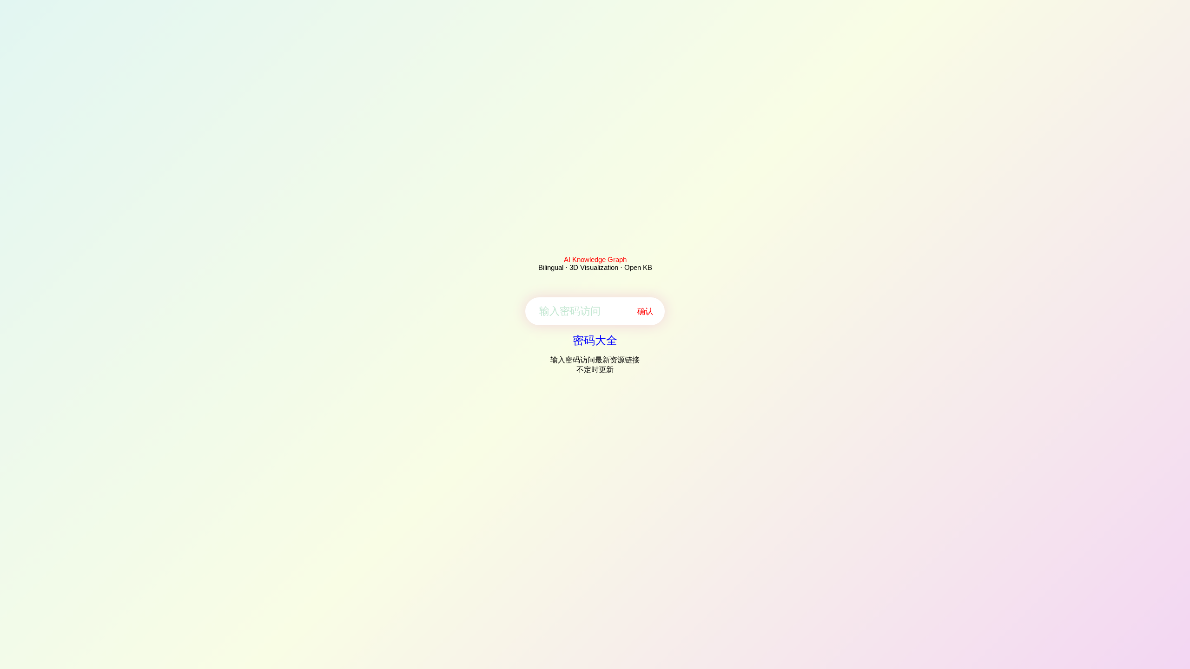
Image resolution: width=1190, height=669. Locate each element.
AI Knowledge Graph (595, 259)
